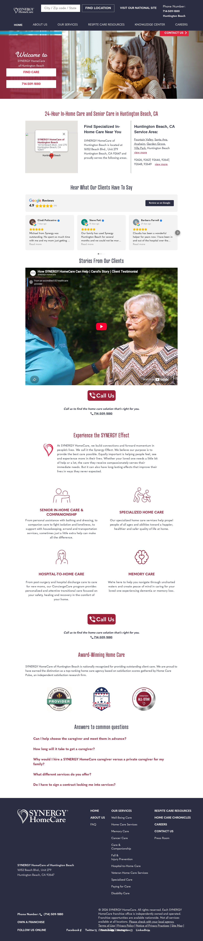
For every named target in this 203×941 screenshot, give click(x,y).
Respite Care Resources (106, 24)
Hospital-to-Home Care (126, 866)
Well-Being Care (121, 818)
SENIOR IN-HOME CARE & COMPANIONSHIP (61, 513)
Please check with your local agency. (151, 922)
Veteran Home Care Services (129, 873)
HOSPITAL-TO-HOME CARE (61, 574)
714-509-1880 (31, 84)
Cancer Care (119, 838)
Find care (31, 72)
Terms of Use (106, 926)
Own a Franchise (31, 922)
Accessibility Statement (112, 930)
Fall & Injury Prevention (122, 857)
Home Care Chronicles (172, 818)
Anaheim (139, 144)
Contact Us (173, 33)
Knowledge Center (150, 24)
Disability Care (120, 893)
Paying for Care (121, 886)
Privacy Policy (125, 926)
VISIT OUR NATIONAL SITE (138, 8)
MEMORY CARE (141, 574)
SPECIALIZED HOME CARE (141, 512)
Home (18, 24)
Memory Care (120, 831)
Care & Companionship (121, 847)
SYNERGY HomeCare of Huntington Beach (51, 141)
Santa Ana (160, 139)
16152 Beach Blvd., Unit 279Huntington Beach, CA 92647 (52, 147)
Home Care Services (124, 824)
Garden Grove (156, 144)
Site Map (177, 926)
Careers (181, 24)
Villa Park (140, 148)
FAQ (93, 824)
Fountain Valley (143, 139)
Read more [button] (35, 244)
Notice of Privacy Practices (152, 926)
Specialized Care (121, 880)
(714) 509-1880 (40, 914)
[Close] (64, 134)
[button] (25, 232)
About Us (40, 24)
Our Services (68, 24)
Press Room (161, 838)
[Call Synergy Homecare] (101, 396)
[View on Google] (32, 222)
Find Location (98, 8)
